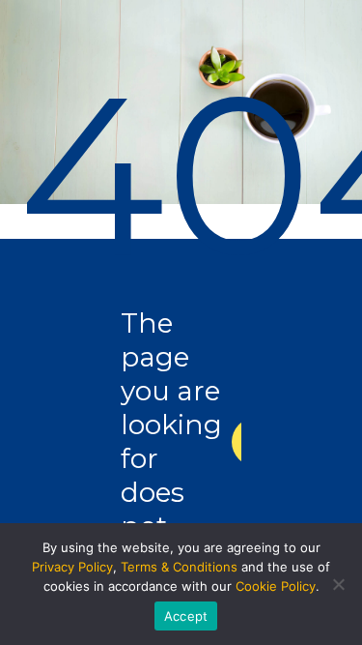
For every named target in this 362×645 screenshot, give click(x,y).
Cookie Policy (276, 586)
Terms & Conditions (179, 566)
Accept (186, 616)
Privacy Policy (72, 566)
